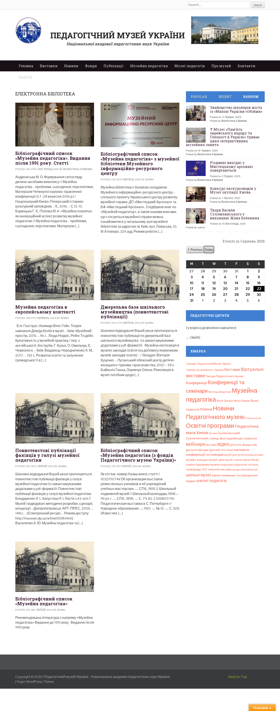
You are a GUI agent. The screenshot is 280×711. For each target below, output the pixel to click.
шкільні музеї (198, 475)
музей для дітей (234, 454)
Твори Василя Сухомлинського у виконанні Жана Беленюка (234, 214)
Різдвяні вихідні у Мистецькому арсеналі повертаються (231, 166)
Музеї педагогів (189, 65)
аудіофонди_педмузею (242, 438)
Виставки (49, 65)
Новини (71, 65)
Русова (213, 433)
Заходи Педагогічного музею (225, 376)
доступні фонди (197, 450)
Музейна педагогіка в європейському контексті (45, 309)
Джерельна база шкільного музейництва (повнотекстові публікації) (135, 311)
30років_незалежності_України (205, 370)
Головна (26, 65)
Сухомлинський (229, 433)
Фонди (91, 65)
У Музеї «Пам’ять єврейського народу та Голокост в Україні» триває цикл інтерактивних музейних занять (223, 137)
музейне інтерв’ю (254, 454)
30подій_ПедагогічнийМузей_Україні (208, 364)
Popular (199, 97)
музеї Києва (251, 460)
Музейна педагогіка (149, 65)
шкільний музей (248, 469)
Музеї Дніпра (225, 400)
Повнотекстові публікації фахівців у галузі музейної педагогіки (47, 455)
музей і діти (216, 460)
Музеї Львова (241, 400)
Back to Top (238, 676)
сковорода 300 (196, 469)
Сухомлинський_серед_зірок (206, 438)
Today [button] (209, 249)
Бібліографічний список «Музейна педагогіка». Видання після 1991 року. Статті (52, 158)
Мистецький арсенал (219, 391)
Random (251, 97)
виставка (211, 445)
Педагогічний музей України (117, 35)
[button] (195, 249)
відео (223, 444)
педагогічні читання (246, 464)
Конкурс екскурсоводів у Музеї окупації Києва (233, 190)
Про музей (221, 65)
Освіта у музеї (253, 418)
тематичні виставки (220, 469)
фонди (236, 469)
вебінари (195, 444)
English (25, 77)
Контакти (246, 65)
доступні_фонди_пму (243, 445)
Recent (225, 97)
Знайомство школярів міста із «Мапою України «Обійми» (236, 109)
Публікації (113, 65)
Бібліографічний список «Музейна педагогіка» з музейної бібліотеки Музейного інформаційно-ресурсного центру (140, 163)
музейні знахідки (197, 460)
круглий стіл (217, 450)
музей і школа (233, 459)
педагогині (226, 464)
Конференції (196, 382)
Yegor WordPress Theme (35, 681)
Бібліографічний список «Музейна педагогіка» (43, 601)
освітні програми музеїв (202, 464)
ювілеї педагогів (212, 480)
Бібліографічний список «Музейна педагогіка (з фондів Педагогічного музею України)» (138, 455)
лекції (229, 450)
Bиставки (232, 369)
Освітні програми (210, 425)
